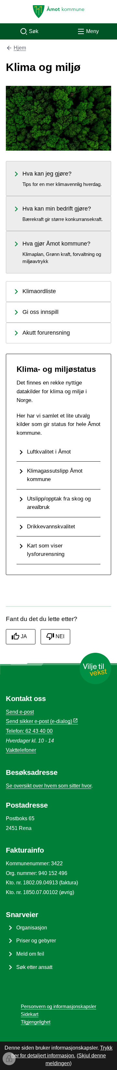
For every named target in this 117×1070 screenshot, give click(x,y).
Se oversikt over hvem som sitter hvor (48, 785)
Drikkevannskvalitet (51, 526)
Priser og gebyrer (36, 940)
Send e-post (20, 712)
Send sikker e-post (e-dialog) (39, 721)
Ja (24, 636)
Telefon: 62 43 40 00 (29, 731)
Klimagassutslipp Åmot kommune (55, 474)
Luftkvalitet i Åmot (49, 451)
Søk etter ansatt (34, 967)
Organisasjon (31, 927)
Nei (60, 636)
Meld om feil (30, 954)
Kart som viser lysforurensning (45, 549)
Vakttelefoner (21, 750)
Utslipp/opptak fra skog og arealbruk (59, 502)
